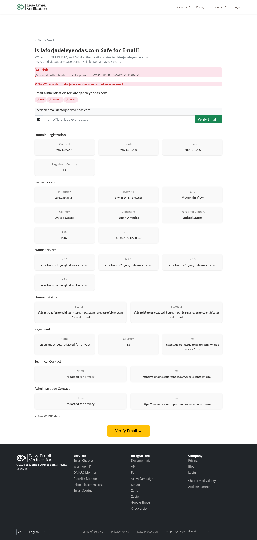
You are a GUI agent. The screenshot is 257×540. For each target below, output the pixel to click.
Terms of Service (92, 531)
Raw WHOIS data (49, 416)
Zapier (135, 496)
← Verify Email (44, 40)
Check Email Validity (202, 481)
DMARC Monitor (85, 472)
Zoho (134, 490)
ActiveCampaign (142, 478)
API (133, 466)
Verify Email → (209, 119)
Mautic (135, 485)
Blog (191, 466)
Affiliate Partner (199, 487)
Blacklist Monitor (85, 478)
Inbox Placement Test (88, 485)
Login (237, 7)
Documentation (141, 460)
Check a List (139, 508)
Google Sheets (141, 502)
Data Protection (147, 531)
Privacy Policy (120, 531)
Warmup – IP (83, 466)
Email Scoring (83, 490)
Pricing (200, 7)
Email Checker (83, 460)
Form (134, 472)
